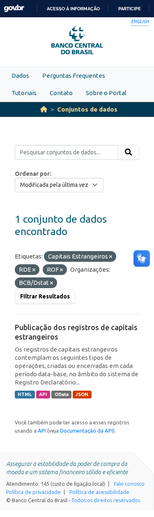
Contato (61, 92)
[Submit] (128, 152)
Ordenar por (32, 173)
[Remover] (110, 256)
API (43, 394)
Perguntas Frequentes (73, 75)
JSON (82, 394)
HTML (25, 394)
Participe (129, 9)
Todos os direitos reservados (105, 500)
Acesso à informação (73, 9)
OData (62, 394)
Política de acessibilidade (99, 492)
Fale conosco (129, 484)
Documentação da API (86, 430)
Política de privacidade (33, 492)
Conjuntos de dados (87, 109)
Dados (20, 75)
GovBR (14, 8)
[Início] (43, 109)
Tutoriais (24, 92)
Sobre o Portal (106, 92)
